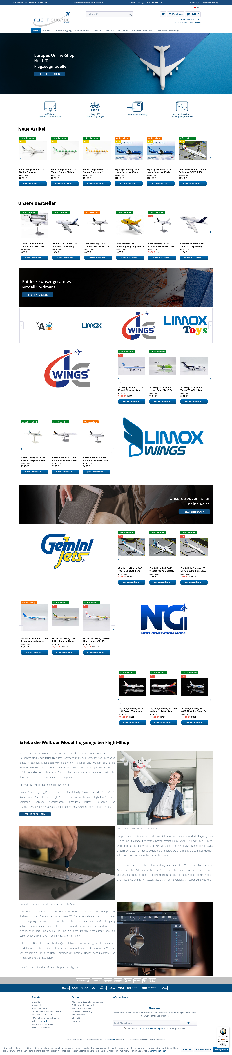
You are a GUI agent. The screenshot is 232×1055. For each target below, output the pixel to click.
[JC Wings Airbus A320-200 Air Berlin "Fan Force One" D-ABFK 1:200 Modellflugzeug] (133, 366)
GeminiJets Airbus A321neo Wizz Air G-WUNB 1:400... (161, 569)
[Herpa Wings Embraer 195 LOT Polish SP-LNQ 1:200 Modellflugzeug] (131, 150)
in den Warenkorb (33, 183)
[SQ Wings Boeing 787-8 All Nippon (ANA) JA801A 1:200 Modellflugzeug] (132, 687)
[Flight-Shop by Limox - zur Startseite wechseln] (51, 19)
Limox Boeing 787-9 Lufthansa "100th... (30, 245)
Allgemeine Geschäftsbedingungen (88, 1002)
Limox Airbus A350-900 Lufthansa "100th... (95, 245)
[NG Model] (138, 325)
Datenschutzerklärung (192, 22)
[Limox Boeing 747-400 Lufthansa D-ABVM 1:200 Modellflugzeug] (98, 436)
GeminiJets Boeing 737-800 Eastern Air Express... (133, 569)
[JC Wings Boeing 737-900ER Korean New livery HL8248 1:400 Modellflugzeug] (195, 366)
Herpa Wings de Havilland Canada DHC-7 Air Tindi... (98, 170)
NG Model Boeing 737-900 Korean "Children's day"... (67, 639)
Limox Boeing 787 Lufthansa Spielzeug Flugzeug (62, 245)
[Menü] (227, 1028)
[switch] (223, 1044)
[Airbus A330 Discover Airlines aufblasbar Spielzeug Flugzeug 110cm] (162, 224)
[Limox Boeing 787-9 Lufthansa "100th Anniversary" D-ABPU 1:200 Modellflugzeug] (34, 224)
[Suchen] (130, 14)
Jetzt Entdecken (38, 294)
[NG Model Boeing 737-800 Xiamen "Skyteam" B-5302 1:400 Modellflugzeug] (36, 617)
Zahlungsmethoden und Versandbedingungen (83, 1007)
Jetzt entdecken (49, 74)
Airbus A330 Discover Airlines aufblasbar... (159, 245)
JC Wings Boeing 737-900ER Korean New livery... (193, 389)
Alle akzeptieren (203, 1049)
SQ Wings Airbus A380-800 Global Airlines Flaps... (194, 709)
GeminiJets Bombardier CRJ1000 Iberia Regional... (34, 170)
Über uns (76, 1018)
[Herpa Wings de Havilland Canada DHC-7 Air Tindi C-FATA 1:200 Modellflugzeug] (99, 150)
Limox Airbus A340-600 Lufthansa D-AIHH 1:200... (129, 245)
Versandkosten (109, 1039)
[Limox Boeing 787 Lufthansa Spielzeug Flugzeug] (66, 224)
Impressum (77, 1021)
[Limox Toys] (44, 325)
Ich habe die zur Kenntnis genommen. (156, 1028)
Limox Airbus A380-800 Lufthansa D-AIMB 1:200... (193, 245)
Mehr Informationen (157, 1050)
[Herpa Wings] (185, 325)
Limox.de (44, 1021)
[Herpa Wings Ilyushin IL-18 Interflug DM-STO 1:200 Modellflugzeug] (195, 150)
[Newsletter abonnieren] (188, 1023)
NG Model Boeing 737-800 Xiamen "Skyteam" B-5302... (36, 639)
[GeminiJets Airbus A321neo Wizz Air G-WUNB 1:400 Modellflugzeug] (164, 546)
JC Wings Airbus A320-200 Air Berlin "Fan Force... (133, 388)
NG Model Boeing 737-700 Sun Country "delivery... (98, 639)
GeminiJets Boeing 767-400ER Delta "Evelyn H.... (194, 569)
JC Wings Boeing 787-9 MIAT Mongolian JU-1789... (164, 388)
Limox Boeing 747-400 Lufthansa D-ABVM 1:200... (96, 459)
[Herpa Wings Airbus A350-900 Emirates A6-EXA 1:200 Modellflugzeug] (163, 150)
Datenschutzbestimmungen (150, 1028)
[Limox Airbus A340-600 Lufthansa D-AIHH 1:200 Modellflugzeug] (130, 224)
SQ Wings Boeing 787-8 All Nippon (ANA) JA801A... (131, 710)
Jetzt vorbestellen (32, 257)
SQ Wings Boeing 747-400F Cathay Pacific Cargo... (161, 710)
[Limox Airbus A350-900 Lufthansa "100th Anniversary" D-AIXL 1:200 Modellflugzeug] (98, 224)
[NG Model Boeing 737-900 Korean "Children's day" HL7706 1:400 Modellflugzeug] (67, 617)
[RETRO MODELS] (91, 325)
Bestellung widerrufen (190, 19)
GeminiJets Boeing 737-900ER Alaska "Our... (65, 170)
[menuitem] (109, 14)
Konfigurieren (221, 1049)
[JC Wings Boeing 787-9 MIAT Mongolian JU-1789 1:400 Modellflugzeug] (164, 366)
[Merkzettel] (163, 14)
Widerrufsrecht (79, 1014)
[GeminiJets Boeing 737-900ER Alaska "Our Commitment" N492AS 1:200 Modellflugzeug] (67, 150)
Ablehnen (187, 1049)
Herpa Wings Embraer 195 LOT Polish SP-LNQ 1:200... (131, 170)
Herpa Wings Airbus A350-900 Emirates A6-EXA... (162, 170)
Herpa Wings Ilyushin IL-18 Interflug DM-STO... (194, 170)
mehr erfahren (35, 814)
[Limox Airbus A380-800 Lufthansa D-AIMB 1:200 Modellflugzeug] (194, 224)
